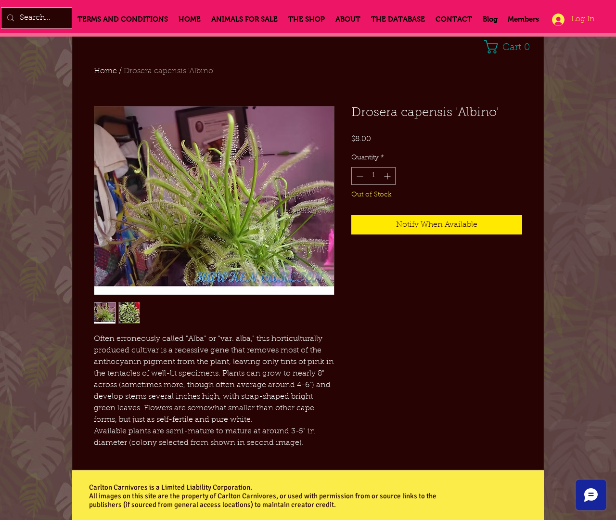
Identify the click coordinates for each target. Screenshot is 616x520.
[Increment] (388, 176)
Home (105, 71)
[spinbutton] (373, 176)
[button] (510, 46)
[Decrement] (359, 176)
